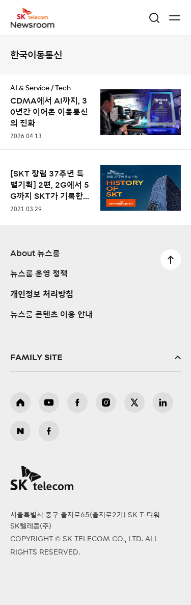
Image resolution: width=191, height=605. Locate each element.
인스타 (106, 402)
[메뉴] (175, 18)
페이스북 (77, 402)
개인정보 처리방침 (41, 294)
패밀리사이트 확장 (95, 357)
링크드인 (163, 402)
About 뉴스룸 (35, 253)
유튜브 (49, 402)
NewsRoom (33, 24)
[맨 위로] (170, 259)
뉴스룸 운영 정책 (39, 274)
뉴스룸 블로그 (20, 431)
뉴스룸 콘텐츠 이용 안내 (51, 315)
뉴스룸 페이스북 (49, 431)
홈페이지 (20, 402)
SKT (35, 18)
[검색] (154, 18)
